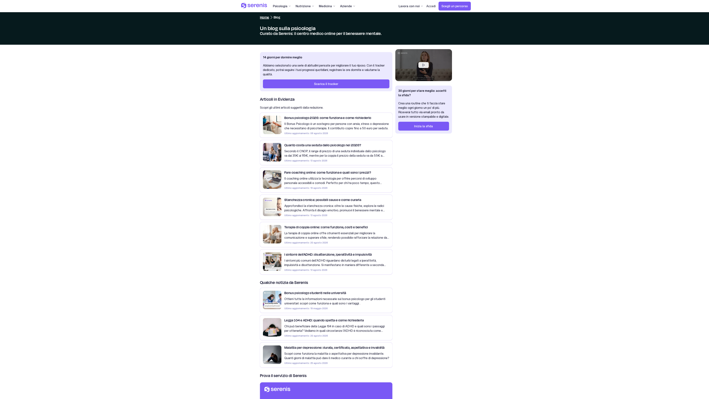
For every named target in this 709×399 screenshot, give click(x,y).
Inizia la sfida (423, 126)
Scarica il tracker (326, 84)
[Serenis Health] (254, 6)
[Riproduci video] (423, 65)
